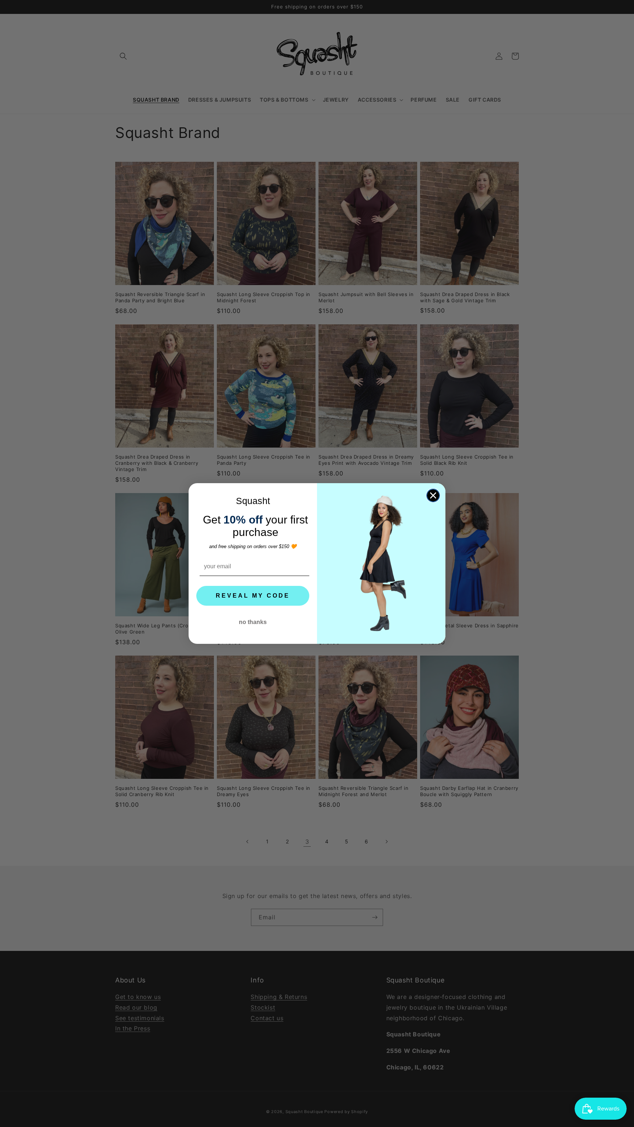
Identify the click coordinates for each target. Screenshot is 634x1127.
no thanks (253, 622)
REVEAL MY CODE (253, 595)
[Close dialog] (433, 495)
